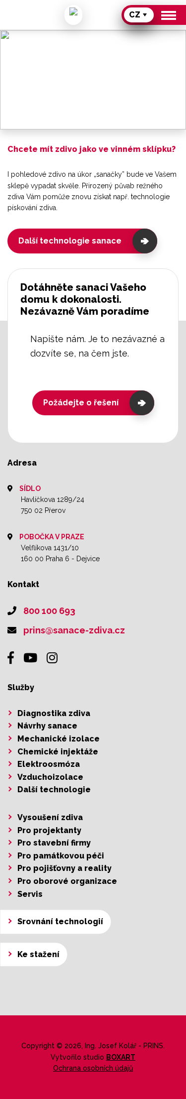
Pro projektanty (49, 830)
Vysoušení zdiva (50, 817)
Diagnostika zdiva (53, 713)
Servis (30, 894)
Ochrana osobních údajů (93, 1068)
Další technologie (54, 789)
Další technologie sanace (70, 240)
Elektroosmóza (48, 764)
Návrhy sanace (47, 726)
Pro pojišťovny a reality (64, 868)
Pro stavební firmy (54, 843)
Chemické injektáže (57, 751)
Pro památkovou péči (60, 855)
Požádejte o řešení (81, 402)
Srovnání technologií (60, 921)
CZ (134, 14)
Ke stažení (38, 954)
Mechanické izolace (58, 738)
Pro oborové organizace (67, 881)
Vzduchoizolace (50, 777)
